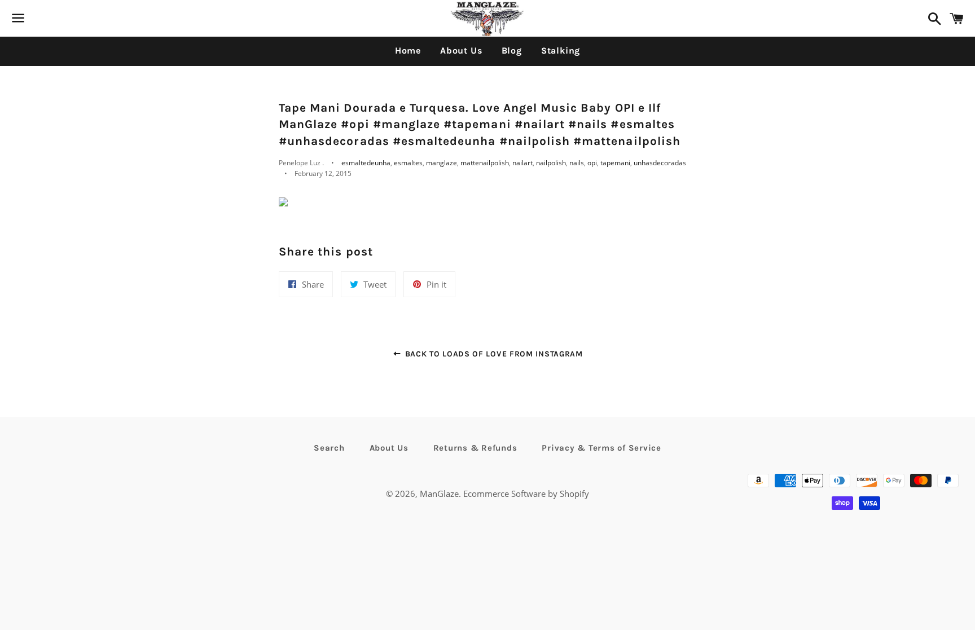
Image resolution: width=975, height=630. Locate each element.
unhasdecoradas (660, 163)
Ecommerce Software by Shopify (526, 493)
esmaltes (408, 163)
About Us (461, 50)
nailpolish (551, 163)
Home (408, 50)
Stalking (560, 50)
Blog (512, 50)
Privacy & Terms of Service (601, 448)
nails (576, 163)
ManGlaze (439, 493)
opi (592, 163)
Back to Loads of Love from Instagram (492, 354)
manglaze (441, 163)
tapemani (615, 163)
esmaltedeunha (365, 163)
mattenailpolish (484, 163)
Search (329, 448)
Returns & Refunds (475, 448)
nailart (522, 163)
